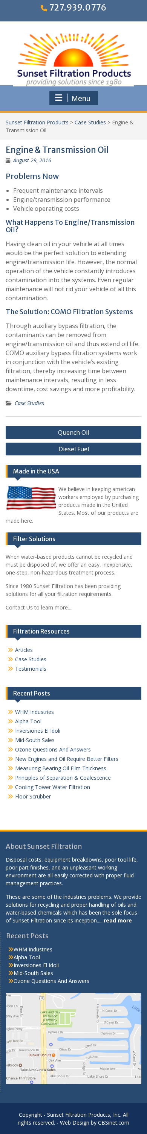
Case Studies (90, 122)
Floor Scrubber (33, 796)
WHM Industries (34, 711)
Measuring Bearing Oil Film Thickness (60, 768)
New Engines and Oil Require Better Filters (66, 758)
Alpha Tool (28, 721)
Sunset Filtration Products (37, 122)
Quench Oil (73, 432)
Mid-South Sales (35, 740)
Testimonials (30, 668)
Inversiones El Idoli (37, 730)
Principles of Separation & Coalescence (63, 777)
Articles (24, 649)
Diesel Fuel (73, 449)
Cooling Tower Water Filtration (52, 787)
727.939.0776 (77, 7)
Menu (81, 98)
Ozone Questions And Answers (53, 749)
